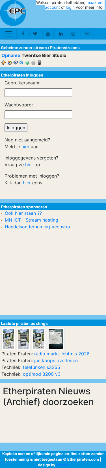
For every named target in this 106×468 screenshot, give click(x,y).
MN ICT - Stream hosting (31, 220)
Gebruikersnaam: (22, 83)
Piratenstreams (65, 47)
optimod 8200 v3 (41, 374)
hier (25, 146)
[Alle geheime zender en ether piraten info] (13, 13)
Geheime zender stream (24, 47)
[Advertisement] (71, 19)
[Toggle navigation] (9, 34)
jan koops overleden (56, 360)
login (70, 7)
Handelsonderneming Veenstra (37, 226)
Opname (10, 55)
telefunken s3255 (41, 367)
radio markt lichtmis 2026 (62, 354)
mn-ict (62, 465)
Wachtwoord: (19, 105)
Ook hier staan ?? (23, 213)
